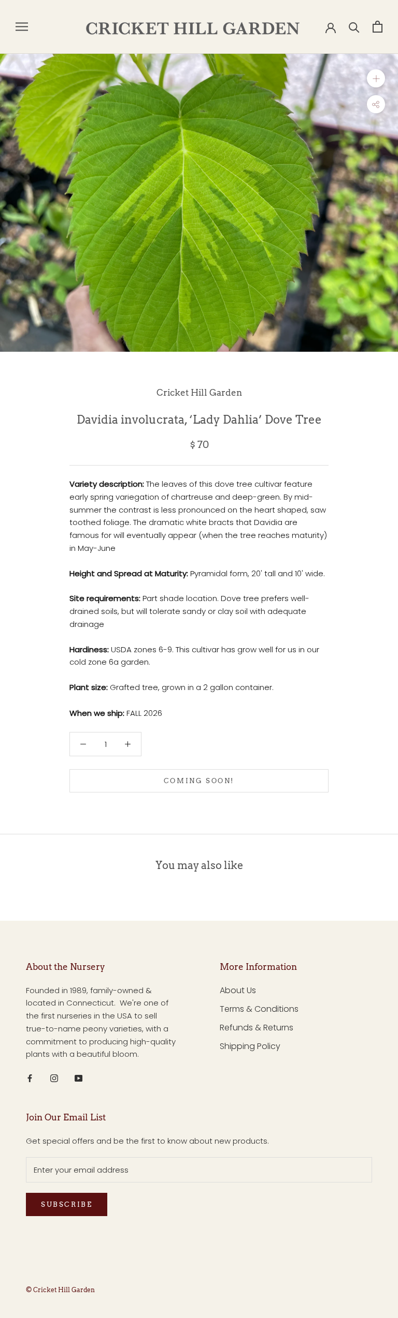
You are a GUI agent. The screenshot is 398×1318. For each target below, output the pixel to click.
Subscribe (66, 1204)
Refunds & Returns (256, 1028)
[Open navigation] (22, 26)
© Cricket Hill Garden (60, 1290)
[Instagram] (54, 1077)
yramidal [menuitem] (212, 573)
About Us (238, 990)
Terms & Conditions (259, 1009)
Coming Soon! (199, 781)
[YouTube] (78, 1077)
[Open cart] (377, 27)
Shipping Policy (250, 1046)
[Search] (354, 26)
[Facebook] (30, 1077)
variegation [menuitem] (138, 496)
